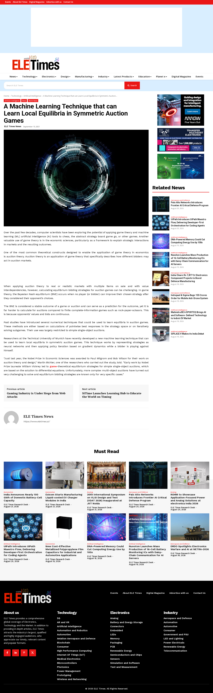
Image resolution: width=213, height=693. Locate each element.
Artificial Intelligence (32, 96)
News (24, 101)
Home (6, 96)
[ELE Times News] (11, 418)
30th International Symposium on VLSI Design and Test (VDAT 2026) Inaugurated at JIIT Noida (106, 499)
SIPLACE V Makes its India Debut (187, 334)
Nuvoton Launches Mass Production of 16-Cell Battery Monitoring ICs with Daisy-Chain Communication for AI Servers (147, 552)
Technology (16, 96)
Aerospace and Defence (180, 200)
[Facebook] (7, 652)
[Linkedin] (15, 652)
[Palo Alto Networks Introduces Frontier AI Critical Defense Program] (160, 204)
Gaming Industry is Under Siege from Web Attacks (36, 395)
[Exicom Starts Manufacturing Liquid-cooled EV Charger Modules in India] (65, 475)
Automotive (8, 492)
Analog (90, 492)
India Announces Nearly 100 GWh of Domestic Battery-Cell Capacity (23, 497)
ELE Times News (12, 126)
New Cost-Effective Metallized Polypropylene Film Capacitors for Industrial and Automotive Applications (64, 551)
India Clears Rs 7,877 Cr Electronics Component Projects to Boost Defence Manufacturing (189, 278)
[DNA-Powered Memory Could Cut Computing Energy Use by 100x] (160, 241)
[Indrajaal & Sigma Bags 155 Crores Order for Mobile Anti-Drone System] (160, 297)
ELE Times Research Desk (16, 504)
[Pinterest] (24, 652)
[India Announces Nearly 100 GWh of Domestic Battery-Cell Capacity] (23, 475)
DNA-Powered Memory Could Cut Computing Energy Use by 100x (106, 549)
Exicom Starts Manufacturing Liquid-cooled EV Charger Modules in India (64, 497)
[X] (32, 652)
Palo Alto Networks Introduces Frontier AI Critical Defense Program (148, 497)
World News (33, 101)
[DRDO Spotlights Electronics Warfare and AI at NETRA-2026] (190, 526)
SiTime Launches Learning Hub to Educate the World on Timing (111, 395)
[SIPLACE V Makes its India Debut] (160, 334)
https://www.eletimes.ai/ (36, 421)
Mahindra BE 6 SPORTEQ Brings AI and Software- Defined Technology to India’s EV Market (189, 315)
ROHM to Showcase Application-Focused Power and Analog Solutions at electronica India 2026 (188, 499)
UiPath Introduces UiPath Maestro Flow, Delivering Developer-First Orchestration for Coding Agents (188, 222)
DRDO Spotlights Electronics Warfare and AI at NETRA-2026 (190, 548)
